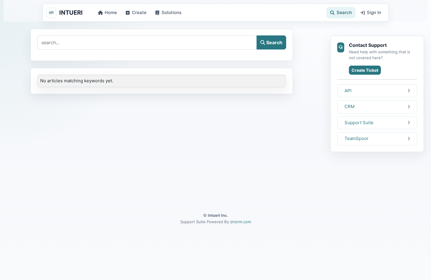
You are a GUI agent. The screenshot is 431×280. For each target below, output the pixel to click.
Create (139, 12)
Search (344, 12)
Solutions (171, 12)
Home (111, 12)
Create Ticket (365, 70)
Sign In (374, 12)
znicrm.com (240, 221)
